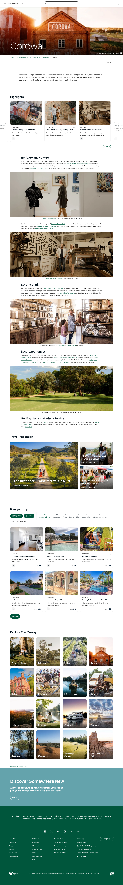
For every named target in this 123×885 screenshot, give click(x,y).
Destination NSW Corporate (86, 846)
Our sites (80, 839)
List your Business (60, 846)
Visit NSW (12, 839)
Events (25, 766)
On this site (36, 839)
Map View (17, 516)
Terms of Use (13, 856)
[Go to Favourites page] (118, 4)
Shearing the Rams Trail (48, 218)
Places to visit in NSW (23, 57)
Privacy (11, 849)
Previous (105, 146)
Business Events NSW (84, 849)
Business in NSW (59, 849)
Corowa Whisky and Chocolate (66, 345)
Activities (21, 766)
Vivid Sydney (81, 856)
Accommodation (14, 766)
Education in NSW (60, 853)
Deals (33, 859)
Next (109, 146)
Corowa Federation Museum (53, 278)
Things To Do (36, 846)
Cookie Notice (13, 853)
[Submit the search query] (46, 3)
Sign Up (14, 797)
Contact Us (12, 842)
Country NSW (36, 57)
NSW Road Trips (37, 849)
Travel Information (60, 842)
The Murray (46, 57)
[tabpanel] (61, 27)
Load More (15, 616)
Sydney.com (81, 842)
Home (12, 57)
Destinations (36, 842)
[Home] (13, 4)
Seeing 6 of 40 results (18, 521)
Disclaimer (12, 846)
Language (106, 839)
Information (58, 839)
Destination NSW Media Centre (87, 853)
